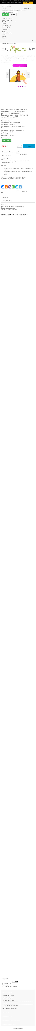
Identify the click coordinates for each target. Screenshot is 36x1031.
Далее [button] (28, 75)
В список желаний (14, 152)
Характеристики (7, 201)
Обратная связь (6, 29)
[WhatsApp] (13, 186)
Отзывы (4, 34)
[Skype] (16, 186)
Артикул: (3, 135)
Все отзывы (5, 985)
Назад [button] (7, 75)
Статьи (4, 36)
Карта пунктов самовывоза (9, 43)
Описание (5, 197)
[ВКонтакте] (2, 186)
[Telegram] (20, 186)
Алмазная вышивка (8, 998)
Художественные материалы (10, 1005)
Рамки (5, 1003)
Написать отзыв (7, 983)
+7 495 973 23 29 (6, 6)
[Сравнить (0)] (32, 40)
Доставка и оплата (7, 32)
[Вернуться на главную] (1, 56)
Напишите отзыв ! (6, 155)
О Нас (3, 31)
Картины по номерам (8, 995)
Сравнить (6, 152)
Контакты (4, 38)
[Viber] (9, 186)
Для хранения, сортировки (10, 1008)
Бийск (5, 8)
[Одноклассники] (6, 186)
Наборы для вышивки (8, 1000)
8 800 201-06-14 (6, 5)
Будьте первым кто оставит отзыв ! (11, 986)
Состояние (4, 137)
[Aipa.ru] (18, 49)
